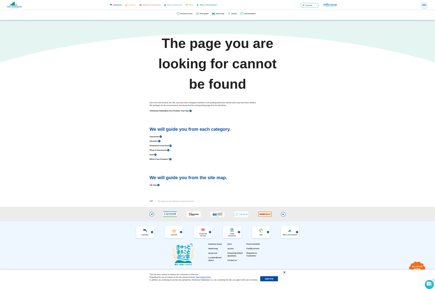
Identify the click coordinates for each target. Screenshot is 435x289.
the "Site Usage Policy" (202, 277)
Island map (213, 249)
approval (269, 279)
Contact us (232, 260)
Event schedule (253, 244)
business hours (215, 244)
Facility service (252, 249)
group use (212, 253)
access (230, 249)
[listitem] (171, 110)
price (229, 244)
